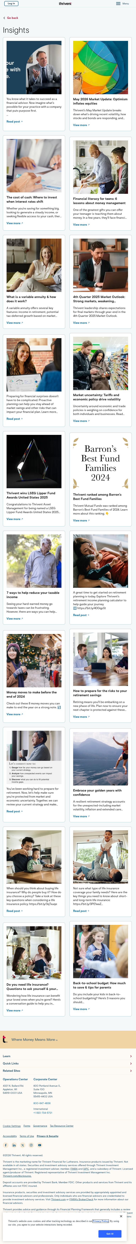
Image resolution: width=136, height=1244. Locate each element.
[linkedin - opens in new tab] (14, 1145)
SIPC (86, 1168)
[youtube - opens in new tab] (39, 1145)
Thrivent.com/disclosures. (17, 1176)
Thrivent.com (58, 1199)
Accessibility (10, 1136)
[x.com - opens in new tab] (22, 1145)
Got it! (110, 1233)
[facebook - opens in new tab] (5, 1145)
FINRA (74, 1168)
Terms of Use (27, 1136)
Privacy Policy (101, 1221)
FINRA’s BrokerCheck (81, 1199)
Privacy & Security (47, 1136)
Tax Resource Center (61, 1125)
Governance (40, 1125)
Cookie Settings (12, 1126)
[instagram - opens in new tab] (31, 1145)
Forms (27, 1125)
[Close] (121, 1216)
